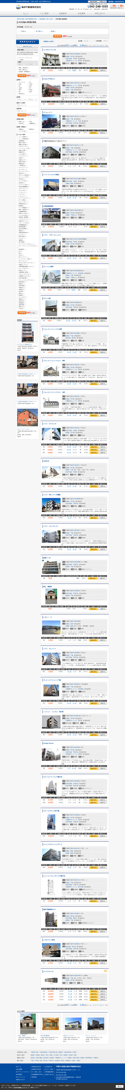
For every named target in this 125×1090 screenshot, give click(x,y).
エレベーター (23, 202)
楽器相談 (22, 140)
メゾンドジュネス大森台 (51, 174)
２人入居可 (23, 154)
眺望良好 (22, 163)
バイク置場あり (24, 207)
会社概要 (19, 1069)
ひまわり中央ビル (49, 79)
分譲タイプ (23, 160)
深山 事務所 (47, 586)
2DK (30, 86)
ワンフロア (23, 297)
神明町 (79, 498)
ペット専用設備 (24, 139)
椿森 (78, 333)
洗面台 (21, 230)
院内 (78, 944)
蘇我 (53, 31)
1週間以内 (32, 123)
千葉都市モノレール (71, 60)
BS (20, 253)
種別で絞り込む (27, 46)
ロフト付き (23, 190)
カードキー (23, 169)
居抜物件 (22, 303)
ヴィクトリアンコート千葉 (52, 680)
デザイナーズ (23, 146)
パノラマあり (22, 131)
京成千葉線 (69, 123)
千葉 (23, 31)
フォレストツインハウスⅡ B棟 (54, 360)
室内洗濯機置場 (24, 186)
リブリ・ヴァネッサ (49, 424)
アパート (21, 57)
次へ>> (102, 45)
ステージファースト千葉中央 (52, 777)
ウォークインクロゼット (26, 244)
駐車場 (35, 1077)
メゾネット (23, 192)
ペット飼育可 (23, 137)
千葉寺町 (79, 239)
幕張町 (33, 1055)
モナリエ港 (46, 298)
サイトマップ (21, 1077)
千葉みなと (74, 215)
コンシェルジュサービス (26, 280)
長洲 (78, 747)
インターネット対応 (25, 259)
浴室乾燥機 (23, 226)
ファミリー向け (24, 184)
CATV (21, 255)
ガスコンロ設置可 (25, 175)
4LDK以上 (22, 93)
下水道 (21, 308)
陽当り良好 (23, 142)
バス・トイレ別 (24, 223)
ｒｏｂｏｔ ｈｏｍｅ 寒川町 (53, 711)
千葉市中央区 (73, 54)
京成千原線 (69, 58)
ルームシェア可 (24, 177)
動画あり (32, 129)
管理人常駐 (23, 161)
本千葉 (39, 31)
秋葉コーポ (46, 558)
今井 (78, 848)
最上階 (21, 291)
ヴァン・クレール (91, 1035)
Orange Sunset (48, 743)
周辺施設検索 (50, 1072)
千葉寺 (75, 58)
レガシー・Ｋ (47, 617)
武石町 (71, 1055)
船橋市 (60, 1052)
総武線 (67, 89)
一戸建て (21, 59)
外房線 (67, 213)
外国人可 (22, 173)
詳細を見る (94, 70)
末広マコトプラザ (68, 1035)
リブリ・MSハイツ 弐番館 (51, 494)
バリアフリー (23, 156)
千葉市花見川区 (53, 1052)
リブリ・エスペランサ (50, 526)
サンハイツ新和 (48, 266)
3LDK (30, 90)
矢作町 (79, 975)
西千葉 (72, 916)
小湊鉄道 (95, 1057)
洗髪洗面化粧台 (24, 232)
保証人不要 (23, 150)
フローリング (23, 188)
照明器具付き (23, 204)
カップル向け (23, 181)
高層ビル (22, 299)
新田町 (79, 270)
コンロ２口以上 (24, 215)
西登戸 (75, 918)
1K (30, 82)
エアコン (22, 238)
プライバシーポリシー (23, 1072)
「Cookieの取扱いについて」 (20, 1087)
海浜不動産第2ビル (49, 909)
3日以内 (21, 123)
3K (30, 88)
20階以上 (22, 289)
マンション (29, 57)
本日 (30, 121)
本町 (78, 530)
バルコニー (23, 196)
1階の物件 (22, 285)
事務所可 (22, 152)
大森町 (79, 178)
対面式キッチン (24, 221)
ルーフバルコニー (25, 198)
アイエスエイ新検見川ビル (25, 344)
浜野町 (79, 621)
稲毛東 (38, 1055)
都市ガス (22, 306)
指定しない (22, 121)
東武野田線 (88, 1057)
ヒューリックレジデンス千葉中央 (54, 876)
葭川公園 (80, 887)
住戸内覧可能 (23, 278)
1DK (20, 84)
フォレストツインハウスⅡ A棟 (54, 392)
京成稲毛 (57, 1060)
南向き (21, 293)
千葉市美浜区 (67, 1052)
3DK (20, 90)
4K (19, 92)
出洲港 (79, 210)
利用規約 (19, 1074)
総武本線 (68, 338)
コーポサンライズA (49, 50)
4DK (30, 92)
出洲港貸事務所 (48, 206)
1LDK (30, 84)
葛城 (78, 54)
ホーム (19, 1066)
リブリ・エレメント (49, 648)
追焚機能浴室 (23, 225)
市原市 (74, 1052)
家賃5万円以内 (37, 1069)
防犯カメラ (23, 270)
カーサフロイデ (48, 971)
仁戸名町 (56, 1055)
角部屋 (21, 295)
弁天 (78, 116)
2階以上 (22, 284)
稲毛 (41, 1060)
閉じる (120, 1086)
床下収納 (22, 242)
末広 (78, 364)
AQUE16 (46, 461)
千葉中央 (75, 307)
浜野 (72, 624)
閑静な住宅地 (23, 144)
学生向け (22, 179)
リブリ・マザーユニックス (52, 235)
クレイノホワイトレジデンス (52, 844)
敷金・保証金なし (24, 67)
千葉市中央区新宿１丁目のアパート (27, 374)
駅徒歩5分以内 (37, 1066)
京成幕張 (67, 1060)
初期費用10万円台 (38, 1074)
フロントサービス (25, 274)
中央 (78, 83)
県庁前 (80, 60)
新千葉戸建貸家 (45, 1035)
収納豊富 (22, 249)
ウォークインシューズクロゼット (27, 246)
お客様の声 (49, 1066)
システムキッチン (25, 219)
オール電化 (23, 200)
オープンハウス (24, 171)
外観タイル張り (24, 213)
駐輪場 (21, 205)
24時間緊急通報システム (27, 266)
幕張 (62, 1060)
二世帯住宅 (23, 165)
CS (20, 251)
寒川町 (79, 715)
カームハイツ (47, 112)
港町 (78, 302)
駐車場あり (23, 282)
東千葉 (74, 338)
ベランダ (22, 194)
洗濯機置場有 (23, 211)
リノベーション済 (25, 148)
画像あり (21, 129)
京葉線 (67, 183)
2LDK (20, 88)
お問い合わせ (50, 1074)
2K (19, 86)
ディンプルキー (24, 268)
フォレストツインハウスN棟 (52, 329)
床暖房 (21, 240)
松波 (75, 1055)
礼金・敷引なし (23, 69)
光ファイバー (23, 257)
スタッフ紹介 (50, 1069)
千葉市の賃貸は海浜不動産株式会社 (68, 1066)
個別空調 (22, 305)
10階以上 (22, 287)
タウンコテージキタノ (24, 429)
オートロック (23, 261)
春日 (78, 913)
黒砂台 (43, 1055)
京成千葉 (75, 123)
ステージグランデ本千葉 (51, 811)
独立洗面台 (23, 236)
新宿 (78, 590)
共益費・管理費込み (24, 71)
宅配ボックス (23, 264)
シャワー (22, 234)
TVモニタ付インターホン (27, 262)
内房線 (67, 56)
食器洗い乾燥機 (24, 217)
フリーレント (23, 167)
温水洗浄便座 (23, 228)
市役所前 (80, 273)
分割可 (21, 158)
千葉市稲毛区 (43, 1052)
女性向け (22, 183)
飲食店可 (22, 301)
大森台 (75, 181)
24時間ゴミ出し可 (25, 276)
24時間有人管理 (24, 272)
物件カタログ (21, 1079)
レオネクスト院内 (49, 940)
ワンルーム (22, 82)
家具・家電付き (24, 209)
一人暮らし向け (37, 1072)
